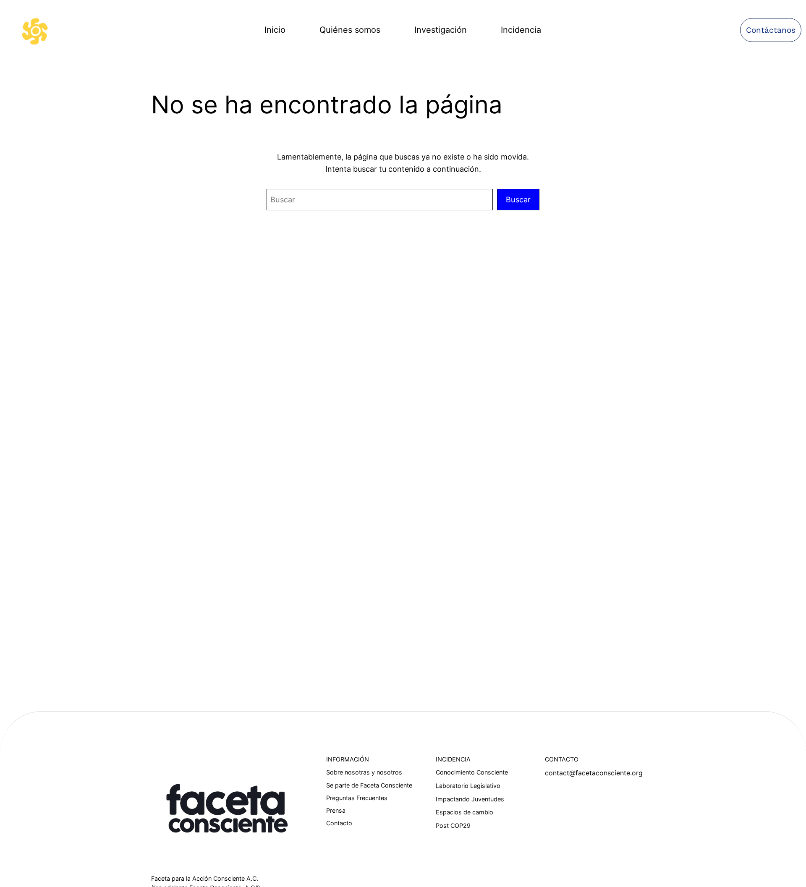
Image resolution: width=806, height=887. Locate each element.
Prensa (335, 810)
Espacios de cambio (464, 812)
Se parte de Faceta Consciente (369, 785)
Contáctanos (771, 30)
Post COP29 (453, 825)
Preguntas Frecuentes (356, 797)
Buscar (518, 199)
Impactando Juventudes (470, 799)
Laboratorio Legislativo (468, 785)
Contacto (339, 823)
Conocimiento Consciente (472, 772)
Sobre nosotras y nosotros (364, 772)
